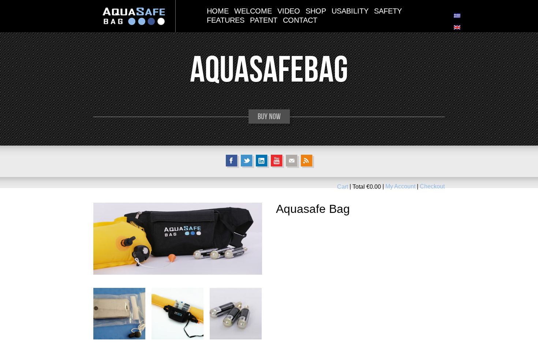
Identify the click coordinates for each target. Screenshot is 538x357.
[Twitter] (247, 160)
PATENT (263, 20)
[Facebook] (232, 160)
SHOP (316, 11)
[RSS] (307, 160)
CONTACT (300, 20)
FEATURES (225, 20)
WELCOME (253, 11)
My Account (400, 187)
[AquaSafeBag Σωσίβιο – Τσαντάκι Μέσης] (134, 16)
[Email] (292, 160)
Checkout (432, 187)
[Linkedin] (262, 160)
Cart (342, 187)
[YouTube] (277, 160)
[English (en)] (457, 28)
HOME (218, 11)
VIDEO (288, 11)
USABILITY (350, 11)
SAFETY (388, 11)
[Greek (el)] (457, 16)
